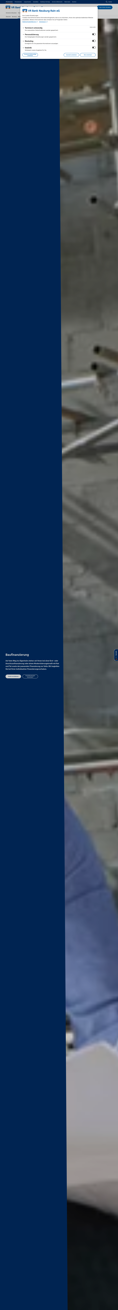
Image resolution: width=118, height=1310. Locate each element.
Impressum (42, 22)
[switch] (94, 34)
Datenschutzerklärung (29, 22)
